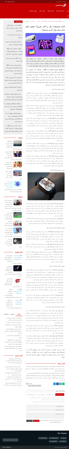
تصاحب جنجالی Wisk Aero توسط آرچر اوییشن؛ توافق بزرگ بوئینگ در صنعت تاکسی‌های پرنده (13, 368)
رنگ (64, 438)
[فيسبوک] (57, 384)
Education (43, 438)
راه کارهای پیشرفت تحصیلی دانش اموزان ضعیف (8, 223)
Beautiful (54, 441)
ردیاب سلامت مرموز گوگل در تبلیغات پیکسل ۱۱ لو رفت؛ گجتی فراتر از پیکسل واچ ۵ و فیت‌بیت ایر (13, 128)
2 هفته (12, 370)
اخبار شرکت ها (60, 10)
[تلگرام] (60, 384)
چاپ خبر (33, 21)
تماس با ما (58, 1)
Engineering (54, 438)
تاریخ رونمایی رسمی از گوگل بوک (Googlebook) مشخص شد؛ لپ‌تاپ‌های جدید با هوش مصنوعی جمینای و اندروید (13, 342)
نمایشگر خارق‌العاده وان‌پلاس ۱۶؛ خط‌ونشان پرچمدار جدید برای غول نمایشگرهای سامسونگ (45, 375)
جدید (19, 314)
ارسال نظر (36, 420)
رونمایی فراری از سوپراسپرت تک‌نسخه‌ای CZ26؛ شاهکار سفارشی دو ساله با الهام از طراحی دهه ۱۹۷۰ (14, 360)
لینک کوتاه (30, 383)
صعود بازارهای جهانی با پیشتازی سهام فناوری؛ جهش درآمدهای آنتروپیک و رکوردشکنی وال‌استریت (13, 96)
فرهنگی (20, 197)
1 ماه (9, 374)
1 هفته (19, 364)
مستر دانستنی (57, 447)
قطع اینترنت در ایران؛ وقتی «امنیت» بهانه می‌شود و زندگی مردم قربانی (14, 27)
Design (63, 441)
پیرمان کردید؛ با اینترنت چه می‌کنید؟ (13, 322)
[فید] (3, 1)
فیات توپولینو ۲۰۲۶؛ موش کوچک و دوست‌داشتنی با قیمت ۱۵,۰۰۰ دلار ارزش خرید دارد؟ (13, 379)
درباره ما (64, 1)
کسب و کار (42, 10)
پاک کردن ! (29, 420)
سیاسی (20, 138)
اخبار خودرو (19, 355)
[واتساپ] (63, 384)
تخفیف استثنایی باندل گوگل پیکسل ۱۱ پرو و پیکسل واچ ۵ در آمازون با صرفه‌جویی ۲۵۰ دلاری (45, 366)
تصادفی (6, 314)
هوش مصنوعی (33, 10)
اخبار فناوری (19, 252)
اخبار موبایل (51, 10)
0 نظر (39, 21)
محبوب (12, 314)
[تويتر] (54, 384)
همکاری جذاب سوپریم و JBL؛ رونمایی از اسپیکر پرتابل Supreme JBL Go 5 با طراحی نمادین (45, 373)
